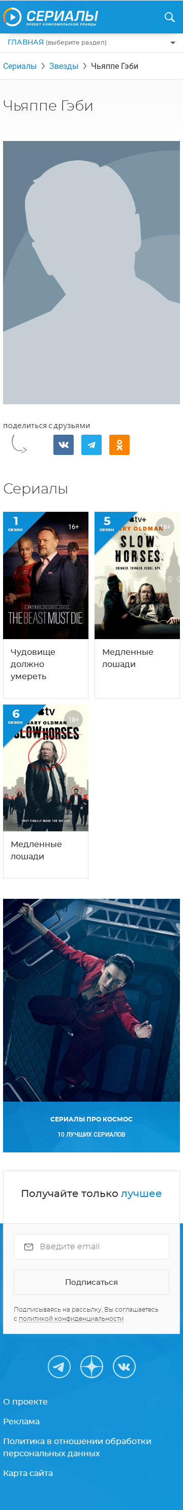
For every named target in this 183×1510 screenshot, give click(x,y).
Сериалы (20, 66)
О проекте (25, 1402)
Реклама (21, 1422)
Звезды (63, 66)
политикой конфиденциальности (71, 1319)
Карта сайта (28, 1473)
